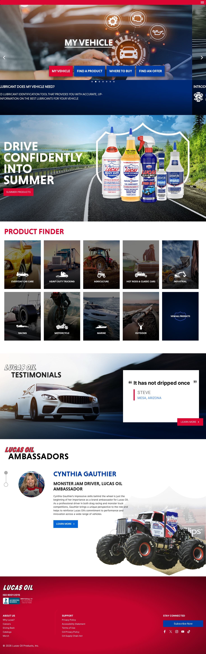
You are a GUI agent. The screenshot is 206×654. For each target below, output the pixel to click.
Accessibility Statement (73, 646)
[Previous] (4, 69)
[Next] (201, 69)
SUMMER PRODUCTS (18, 214)
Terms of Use (68, 650)
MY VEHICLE (61, 94)
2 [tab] (6, 507)
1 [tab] (6, 495)
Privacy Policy (69, 642)
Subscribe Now (183, 646)
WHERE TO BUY (120, 94)
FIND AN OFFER (150, 94)
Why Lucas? (9, 642)
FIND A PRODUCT (89, 94)
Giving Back (9, 650)
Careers (7, 646)
